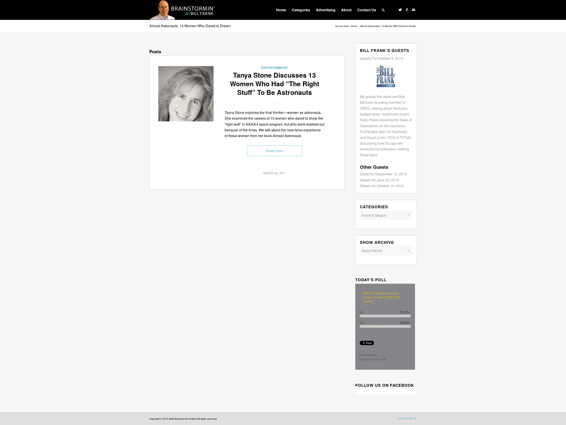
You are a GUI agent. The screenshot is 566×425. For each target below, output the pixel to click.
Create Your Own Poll (373, 359)
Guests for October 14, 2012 (382, 185)
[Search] (383, 10)
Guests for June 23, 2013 (379, 179)
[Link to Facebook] (406, 9)
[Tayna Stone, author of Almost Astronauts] (186, 93)
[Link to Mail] (413, 9)
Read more (274, 150)
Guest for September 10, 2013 (383, 173)
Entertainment (274, 67)
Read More (368, 154)
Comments (368, 355)
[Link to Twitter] (400, 9)
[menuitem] (281, 10)
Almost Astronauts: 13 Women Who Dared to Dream (190, 25)
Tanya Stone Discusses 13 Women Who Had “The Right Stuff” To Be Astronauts (274, 83)
